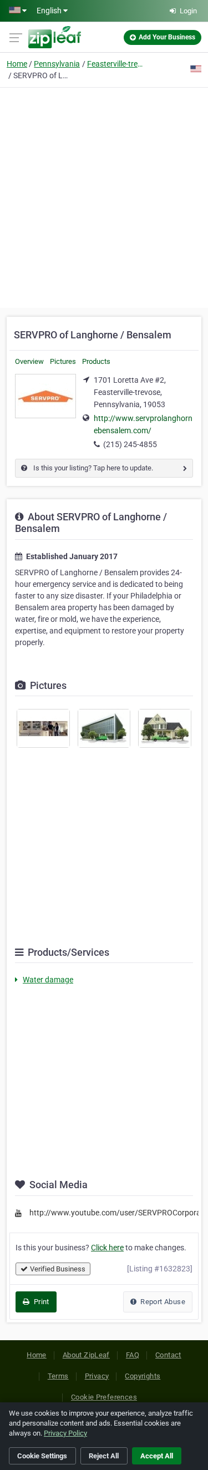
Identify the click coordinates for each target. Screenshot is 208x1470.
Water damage (48, 979)
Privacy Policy (65, 1433)
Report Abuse (162, 1301)
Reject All (104, 1456)
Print (40, 1301)
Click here (107, 1247)
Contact (168, 1355)
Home (17, 63)
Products (96, 361)
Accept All (156, 1456)
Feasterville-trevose (115, 63)
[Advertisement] (104, 196)
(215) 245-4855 (130, 444)
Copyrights (142, 1376)
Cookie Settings (42, 1456)
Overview (29, 361)
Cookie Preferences (104, 1397)
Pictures (63, 361)
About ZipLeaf (86, 1355)
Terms (58, 1376)
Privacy (97, 1376)
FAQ (132, 1355)
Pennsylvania (57, 63)
